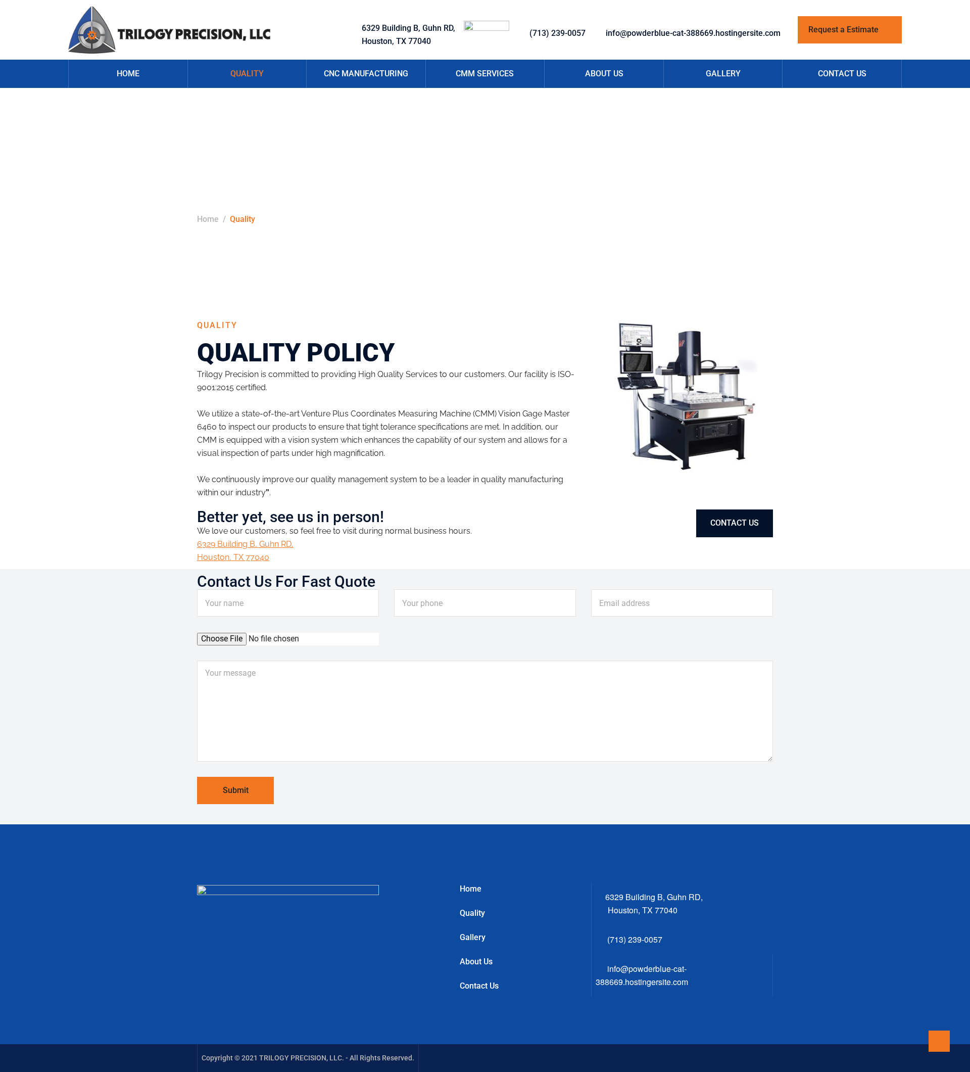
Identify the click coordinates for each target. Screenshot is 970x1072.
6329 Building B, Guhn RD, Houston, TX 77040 (408, 34)
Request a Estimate (844, 29)
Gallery (473, 937)
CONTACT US (842, 73)
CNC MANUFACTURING (366, 73)
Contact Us (479, 986)
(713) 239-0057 (557, 33)
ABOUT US (604, 73)
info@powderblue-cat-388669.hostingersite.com (693, 33)
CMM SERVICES (485, 73)
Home (208, 219)
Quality (472, 913)
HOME (128, 73)
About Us (476, 961)
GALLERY (723, 73)
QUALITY (247, 73)
